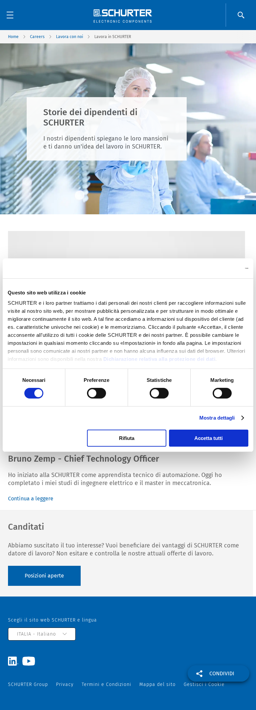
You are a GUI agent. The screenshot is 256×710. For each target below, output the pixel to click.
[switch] (96, 393)
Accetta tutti (208, 438)
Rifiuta (126, 438)
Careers (37, 36)
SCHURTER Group (28, 684)
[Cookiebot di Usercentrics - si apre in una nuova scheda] (219, 268)
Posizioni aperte (44, 575)
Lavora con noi (69, 36)
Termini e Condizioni (106, 684)
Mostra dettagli (217, 418)
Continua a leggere (30, 498)
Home (13, 36)
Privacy (65, 684)
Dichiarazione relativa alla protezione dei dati (159, 359)
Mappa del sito (157, 684)
